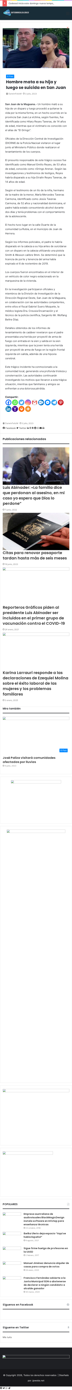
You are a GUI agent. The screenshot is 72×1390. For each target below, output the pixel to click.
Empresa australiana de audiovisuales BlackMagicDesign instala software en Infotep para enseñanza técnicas (44, 1219)
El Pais (10, 76)
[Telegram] (9, 1388)
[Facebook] (1, 1388)
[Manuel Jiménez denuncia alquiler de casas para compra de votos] (12, 1267)
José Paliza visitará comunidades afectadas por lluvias (29, 760)
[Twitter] (4, 1388)
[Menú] (67, 14)
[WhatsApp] (7, 1388)
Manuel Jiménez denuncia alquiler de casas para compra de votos (46, 1264)
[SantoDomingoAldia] (16, 13)
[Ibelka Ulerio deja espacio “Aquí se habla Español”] (12, 1238)
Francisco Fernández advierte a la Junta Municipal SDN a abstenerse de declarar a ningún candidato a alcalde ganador (45, 1283)
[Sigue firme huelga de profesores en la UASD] (12, 1253)
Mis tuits (7, 1337)
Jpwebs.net (38, 1380)
